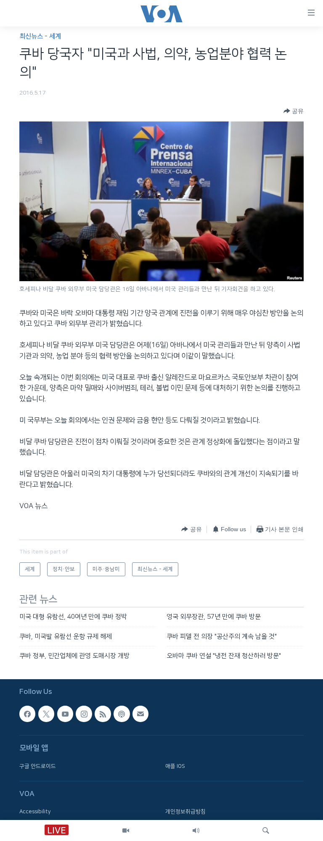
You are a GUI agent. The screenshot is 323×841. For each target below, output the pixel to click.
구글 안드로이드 (37, 766)
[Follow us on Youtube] (65, 714)
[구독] (140, 714)
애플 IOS (175, 766)
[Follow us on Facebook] (27, 714)
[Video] (125, 830)
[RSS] (103, 714)
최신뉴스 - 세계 (40, 36)
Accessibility (35, 812)
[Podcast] (122, 714)
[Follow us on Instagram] (84, 714)
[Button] (293, 110)
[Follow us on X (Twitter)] (46, 714)
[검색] (265, 830)
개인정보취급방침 (185, 812)
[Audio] (196, 830)
